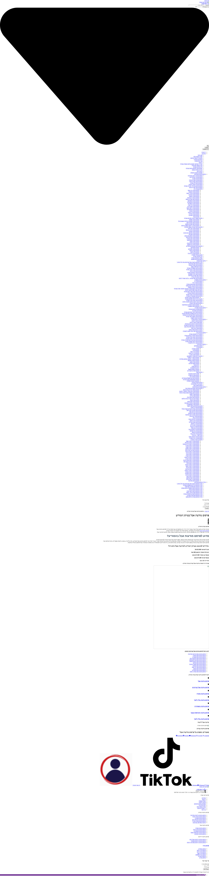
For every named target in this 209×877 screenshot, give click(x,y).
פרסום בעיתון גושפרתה (193, 203)
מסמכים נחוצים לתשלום (196, 172)
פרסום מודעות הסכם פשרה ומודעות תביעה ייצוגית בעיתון (188, 288)
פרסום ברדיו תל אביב (194, 353)
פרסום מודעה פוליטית (193, 480)
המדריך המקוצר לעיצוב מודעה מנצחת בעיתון (191, 164)
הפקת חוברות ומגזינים (193, 373)
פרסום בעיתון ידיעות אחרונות (195, 175)
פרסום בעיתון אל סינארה (193, 238)
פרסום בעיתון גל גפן (197, 417)
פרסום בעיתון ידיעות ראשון (192, 466)
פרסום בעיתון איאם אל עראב (192, 235)
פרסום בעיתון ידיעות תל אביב (192, 457)
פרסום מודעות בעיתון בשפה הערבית (193, 227)
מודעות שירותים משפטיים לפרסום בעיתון (192, 313)
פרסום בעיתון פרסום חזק (193, 209)
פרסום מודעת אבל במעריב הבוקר (197, 664)
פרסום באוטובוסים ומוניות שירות (191, 379)
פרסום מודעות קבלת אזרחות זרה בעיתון (192, 315)
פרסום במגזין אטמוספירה (193, 404)
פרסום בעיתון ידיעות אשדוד (192, 472)
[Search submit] (208, 146)
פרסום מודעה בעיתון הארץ (195, 181)
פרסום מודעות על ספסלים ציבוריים (190, 378)
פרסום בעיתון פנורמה (194, 234)
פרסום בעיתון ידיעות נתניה (192, 454)
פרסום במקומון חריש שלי (196, 426)
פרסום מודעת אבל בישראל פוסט (197, 661)
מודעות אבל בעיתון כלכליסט (195, 275)
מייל (208, 867)
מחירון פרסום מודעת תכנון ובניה (194, 491)
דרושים (200, 162)
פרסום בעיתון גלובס (194, 250)
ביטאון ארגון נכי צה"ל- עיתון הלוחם (190, 398)
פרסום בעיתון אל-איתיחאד (192, 237)
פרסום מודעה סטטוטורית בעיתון (194, 296)
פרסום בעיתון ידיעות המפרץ (192, 448)
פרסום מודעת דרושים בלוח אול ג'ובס (193, 326)
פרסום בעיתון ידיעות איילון (192, 467)
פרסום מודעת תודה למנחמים (195, 274)
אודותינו (204, 153)
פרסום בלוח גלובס (194, 252)
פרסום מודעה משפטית (200, 279)
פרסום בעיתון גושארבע (193, 200)
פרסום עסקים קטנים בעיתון (195, 309)
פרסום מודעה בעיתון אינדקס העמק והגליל (192, 408)
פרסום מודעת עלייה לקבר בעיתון (194, 269)
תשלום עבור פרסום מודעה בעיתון (194, 168)
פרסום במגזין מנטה (194, 400)
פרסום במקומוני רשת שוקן (195, 416)
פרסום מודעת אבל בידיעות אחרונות (197, 654)
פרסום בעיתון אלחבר (194, 231)
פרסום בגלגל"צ (195, 348)
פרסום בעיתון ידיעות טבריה (192, 445)
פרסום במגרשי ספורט (194, 375)
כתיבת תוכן (199, 171)
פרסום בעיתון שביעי (194, 211)
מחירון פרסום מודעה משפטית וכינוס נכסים (191, 488)
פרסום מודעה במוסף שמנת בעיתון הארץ (189, 392)
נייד (208, 505)
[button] (104, 519)
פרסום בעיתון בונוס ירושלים (195, 184)
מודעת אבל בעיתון (201, 260)
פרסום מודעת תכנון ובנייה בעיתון (194, 300)
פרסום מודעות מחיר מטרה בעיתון (194, 338)
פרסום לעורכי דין (198, 281)
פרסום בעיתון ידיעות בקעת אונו (191, 461)
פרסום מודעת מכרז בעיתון (195, 303)
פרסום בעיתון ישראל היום (196, 177)
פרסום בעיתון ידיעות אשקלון (192, 473)
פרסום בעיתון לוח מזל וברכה (195, 419)
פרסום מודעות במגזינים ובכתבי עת (193, 388)
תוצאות (206, 147)
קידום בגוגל (196, 364)
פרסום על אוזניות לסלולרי (193, 381)
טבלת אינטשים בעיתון (196, 257)
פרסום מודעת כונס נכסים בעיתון (194, 284)
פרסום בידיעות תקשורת (196, 439)
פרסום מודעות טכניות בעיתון (192, 297)
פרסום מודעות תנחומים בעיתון (194, 272)
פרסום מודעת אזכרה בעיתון (195, 265)
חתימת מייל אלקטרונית (196, 384)
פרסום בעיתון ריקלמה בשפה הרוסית (190, 225)
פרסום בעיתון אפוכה (194, 219)
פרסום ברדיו (199, 347)
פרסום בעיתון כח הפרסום (196, 430)
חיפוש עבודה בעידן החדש (196, 322)
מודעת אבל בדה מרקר (196, 277)
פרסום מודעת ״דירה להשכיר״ (195, 342)
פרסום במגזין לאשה (194, 394)
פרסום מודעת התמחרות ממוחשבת (190, 304)
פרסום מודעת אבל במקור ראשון (198, 671)
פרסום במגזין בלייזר (194, 395)
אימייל (207, 506)
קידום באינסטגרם (194, 367)
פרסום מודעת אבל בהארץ (199, 655)
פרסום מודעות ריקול (197, 282)
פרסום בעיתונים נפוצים (196, 259)
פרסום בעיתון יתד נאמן (193, 190)
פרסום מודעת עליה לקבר (201, 700)
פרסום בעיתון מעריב (197, 178)
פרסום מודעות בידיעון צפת (195, 411)
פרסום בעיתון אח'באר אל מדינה (191, 233)
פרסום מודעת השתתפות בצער (200, 713)
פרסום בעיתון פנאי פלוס (193, 401)
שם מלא (207, 864)
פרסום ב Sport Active (193, 369)
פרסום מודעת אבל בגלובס (199, 662)
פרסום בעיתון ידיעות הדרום (192, 474)
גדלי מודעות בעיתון (197, 167)
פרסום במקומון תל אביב (196, 407)
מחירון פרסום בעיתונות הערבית (194, 495)
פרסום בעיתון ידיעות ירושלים (192, 470)
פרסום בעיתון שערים (194, 215)
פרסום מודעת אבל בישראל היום (198, 658)
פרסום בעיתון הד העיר (193, 205)
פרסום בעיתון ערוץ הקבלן (196, 420)
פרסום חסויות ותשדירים (193, 370)
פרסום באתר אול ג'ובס (196, 328)
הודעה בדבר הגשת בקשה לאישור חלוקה (192, 301)
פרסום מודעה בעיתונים (200, 174)
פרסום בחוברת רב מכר (193, 212)
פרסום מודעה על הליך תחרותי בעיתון (193, 186)
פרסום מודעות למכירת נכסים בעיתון (193, 335)
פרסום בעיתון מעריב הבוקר (195, 180)
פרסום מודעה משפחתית (201, 706)
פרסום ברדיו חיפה (194, 351)
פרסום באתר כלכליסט (193, 249)
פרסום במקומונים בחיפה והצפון (194, 406)
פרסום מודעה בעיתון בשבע (192, 199)
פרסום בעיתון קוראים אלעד (195, 436)
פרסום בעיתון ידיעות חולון (192, 463)
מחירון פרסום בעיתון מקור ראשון (194, 492)
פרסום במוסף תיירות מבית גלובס (191, 389)
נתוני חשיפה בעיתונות (197, 165)
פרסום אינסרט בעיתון (197, 382)
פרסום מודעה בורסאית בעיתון (195, 293)
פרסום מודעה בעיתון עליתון (195, 422)
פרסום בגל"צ (196, 350)
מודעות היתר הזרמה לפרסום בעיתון (193, 299)
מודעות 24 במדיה (198, 159)
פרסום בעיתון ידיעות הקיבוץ (192, 451)
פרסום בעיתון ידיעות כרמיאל (192, 442)
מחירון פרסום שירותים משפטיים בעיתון (192, 485)
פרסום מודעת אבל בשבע (199, 668)
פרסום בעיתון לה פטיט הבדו (195, 429)
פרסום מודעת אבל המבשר (199, 665)
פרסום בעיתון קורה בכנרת (195, 438)
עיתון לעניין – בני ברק (197, 435)
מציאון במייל (196, 216)
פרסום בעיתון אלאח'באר (193, 240)
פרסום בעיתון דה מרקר (193, 253)
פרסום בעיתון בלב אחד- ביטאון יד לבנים (189, 391)
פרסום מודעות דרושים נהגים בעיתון (193, 323)
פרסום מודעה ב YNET (193, 357)
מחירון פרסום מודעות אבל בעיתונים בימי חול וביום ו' (189, 262)
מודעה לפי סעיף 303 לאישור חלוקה (193, 290)
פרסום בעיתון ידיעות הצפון (192, 441)
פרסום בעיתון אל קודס (193, 228)
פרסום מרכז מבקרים (197, 310)
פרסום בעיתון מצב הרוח (193, 206)
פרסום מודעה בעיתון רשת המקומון (193, 414)
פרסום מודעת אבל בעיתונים (195, 263)
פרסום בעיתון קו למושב (196, 423)
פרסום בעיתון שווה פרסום (192, 477)
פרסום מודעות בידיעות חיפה (192, 450)
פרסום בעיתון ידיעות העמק (192, 447)
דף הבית (204, 152)
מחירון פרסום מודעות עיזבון (195, 489)
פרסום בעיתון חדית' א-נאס (192, 230)
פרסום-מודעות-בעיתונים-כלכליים (194, 246)
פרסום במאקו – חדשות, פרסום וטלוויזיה (189, 359)
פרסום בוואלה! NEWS (193, 360)
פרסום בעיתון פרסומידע (193, 202)
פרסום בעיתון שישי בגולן (196, 433)
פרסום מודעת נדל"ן (201, 332)
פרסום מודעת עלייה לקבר (196, 271)
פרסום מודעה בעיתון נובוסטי (192, 224)
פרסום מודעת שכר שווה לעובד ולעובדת (192, 331)
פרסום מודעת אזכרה (203, 694)
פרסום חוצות (199, 372)
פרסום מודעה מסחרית (200, 307)
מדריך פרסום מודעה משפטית (195, 306)
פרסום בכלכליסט (195, 247)
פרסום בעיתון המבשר (194, 191)
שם (208, 503)
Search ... (206, 5)
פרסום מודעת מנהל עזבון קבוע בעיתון (193, 291)
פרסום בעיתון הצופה (194, 196)
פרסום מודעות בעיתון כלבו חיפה (194, 410)
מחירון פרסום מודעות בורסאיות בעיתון (192, 494)
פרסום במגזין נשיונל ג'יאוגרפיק (191, 403)
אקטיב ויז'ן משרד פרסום (196, 158)
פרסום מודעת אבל (204, 530)
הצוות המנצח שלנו (197, 156)
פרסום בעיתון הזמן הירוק (196, 425)
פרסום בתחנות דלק (194, 376)
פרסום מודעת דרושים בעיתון (198, 319)
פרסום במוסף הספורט (197, 255)
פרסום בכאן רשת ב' (194, 354)
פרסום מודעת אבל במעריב (199, 657)
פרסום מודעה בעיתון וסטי (192, 222)
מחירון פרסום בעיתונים (200, 482)
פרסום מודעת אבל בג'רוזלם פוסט (197, 660)
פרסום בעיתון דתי (198, 189)
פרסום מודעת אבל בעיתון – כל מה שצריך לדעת (190, 278)
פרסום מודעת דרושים (197, 321)
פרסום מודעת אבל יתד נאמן (199, 667)
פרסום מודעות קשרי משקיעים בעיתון (193, 312)
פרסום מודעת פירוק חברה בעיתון (194, 294)
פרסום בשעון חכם (197, 385)
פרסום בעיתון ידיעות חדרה (192, 452)
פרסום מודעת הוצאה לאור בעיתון (194, 316)
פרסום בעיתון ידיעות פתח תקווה (191, 460)
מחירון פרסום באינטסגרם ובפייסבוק (193, 486)
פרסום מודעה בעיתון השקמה (195, 413)
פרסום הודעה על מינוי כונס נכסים (194, 285)
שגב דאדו (200, 155)
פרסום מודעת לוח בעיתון (196, 183)
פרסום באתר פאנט (194, 241)
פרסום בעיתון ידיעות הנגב (192, 476)
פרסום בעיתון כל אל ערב (193, 243)
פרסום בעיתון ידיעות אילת (192, 479)
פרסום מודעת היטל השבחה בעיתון (193, 341)
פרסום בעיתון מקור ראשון (192, 193)
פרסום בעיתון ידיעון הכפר (192, 208)
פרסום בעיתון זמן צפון (197, 432)
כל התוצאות (205, 149)
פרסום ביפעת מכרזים (194, 363)
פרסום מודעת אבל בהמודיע (199, 670)
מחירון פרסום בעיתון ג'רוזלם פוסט (194, 496)
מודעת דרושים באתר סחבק (195, 329)
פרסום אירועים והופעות (196, 318)
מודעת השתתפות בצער (196, 266)
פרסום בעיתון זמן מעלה (196, 428)
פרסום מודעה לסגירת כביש (195, 187)
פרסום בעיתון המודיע (194, 194)
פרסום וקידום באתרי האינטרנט (194, 356)
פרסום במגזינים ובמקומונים (199, 386)
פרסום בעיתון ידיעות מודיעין (192, 469)
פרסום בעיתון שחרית (194, 213)
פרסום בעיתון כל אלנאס (193, 244)
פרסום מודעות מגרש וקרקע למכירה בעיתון (191, 340)
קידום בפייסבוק (195, 366)
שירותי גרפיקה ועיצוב (197, 169)
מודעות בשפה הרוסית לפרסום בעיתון (193, 218)
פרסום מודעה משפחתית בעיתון (194, 268)
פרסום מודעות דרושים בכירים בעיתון (193, 325)
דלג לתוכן (206, 0)
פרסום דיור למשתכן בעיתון (195, 334)
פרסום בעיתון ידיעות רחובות (192, 464)
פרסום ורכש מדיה (201, 344)
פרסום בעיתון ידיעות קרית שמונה (191, 444)
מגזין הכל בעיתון (198, 161)
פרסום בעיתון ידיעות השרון (192, 455)
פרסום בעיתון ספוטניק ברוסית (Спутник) (188, 221)
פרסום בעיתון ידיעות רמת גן (192, 458)
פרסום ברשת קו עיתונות (193, 197)
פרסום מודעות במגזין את (193, 397)
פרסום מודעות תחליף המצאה (195, 287)
